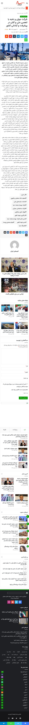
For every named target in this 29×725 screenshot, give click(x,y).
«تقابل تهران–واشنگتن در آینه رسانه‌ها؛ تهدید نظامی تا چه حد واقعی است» (10, 442)
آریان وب (10, 714)
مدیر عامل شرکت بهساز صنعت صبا (16, 219)
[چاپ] (26, 235)
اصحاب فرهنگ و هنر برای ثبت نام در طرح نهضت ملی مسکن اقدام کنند (10, 532)
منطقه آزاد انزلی (6, 660)
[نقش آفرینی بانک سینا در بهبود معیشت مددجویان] (21, 325)
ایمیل (26, 372)
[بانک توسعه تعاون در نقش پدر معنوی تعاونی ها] (7, 308)
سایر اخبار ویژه (20, 13)
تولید (26, 657)
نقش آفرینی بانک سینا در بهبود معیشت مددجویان (22, 331)
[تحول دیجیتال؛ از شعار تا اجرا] (22, 451)
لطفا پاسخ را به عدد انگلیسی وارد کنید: (19, 390)
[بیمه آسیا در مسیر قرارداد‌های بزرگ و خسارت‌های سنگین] (23, 621)
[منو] (2, 4)
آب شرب (23, 195)
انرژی (25, 695)
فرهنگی (25, 677)
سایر (26, 690)
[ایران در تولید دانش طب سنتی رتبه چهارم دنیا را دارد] (23, 526)
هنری (25, 682)
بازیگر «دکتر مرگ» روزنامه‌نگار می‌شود (11, 547)
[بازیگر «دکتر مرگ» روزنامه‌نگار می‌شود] (23, 549)
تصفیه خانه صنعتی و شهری (18, 198)
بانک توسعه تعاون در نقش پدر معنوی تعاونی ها (8, 313)
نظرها (4, 430)
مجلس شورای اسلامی (22, 660)
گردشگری (8, 662)
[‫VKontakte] (8, 232)
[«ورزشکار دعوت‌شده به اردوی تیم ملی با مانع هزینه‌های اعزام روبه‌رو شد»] (22, 465)
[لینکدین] (18, 36)
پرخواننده (15, 430)
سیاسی (25, 692)
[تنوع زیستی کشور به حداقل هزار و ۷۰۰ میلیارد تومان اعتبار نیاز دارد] (23, 519)
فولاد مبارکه (9, 657)
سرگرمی (25, 702)
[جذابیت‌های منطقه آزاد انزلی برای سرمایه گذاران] (7, 325)
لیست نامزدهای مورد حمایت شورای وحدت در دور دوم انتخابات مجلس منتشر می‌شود (22, 315)
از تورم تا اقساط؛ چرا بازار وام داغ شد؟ (9, 456)
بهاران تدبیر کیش (23, 654)
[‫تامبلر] (14, 36)
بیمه (8, 654)
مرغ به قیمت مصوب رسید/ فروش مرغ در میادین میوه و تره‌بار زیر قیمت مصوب (10, 540)
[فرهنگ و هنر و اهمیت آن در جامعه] (23, 614)
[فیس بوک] (26, 36)
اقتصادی (25, 674)
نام (27, 366)
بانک (14, 652)
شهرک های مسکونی (20, 212)
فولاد (14, 657)
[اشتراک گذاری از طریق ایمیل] (5, 232)
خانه (25, 13)
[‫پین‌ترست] (10, 36)
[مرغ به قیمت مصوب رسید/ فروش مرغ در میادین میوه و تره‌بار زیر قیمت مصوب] (23, 541)
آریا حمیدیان (24, 652)
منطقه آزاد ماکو (24, 662)
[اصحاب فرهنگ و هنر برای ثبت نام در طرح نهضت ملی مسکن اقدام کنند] (23, 533)
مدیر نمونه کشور (21, 222)
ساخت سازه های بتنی (20, 202)
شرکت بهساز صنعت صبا (19, 205)
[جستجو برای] (27, 4)
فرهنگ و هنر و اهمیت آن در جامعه (10, 612)
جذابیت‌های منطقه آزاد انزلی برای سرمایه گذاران (8, 331)
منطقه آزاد (14, 660)
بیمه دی (3, 654)
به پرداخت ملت (15, 654)
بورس (25, 708)
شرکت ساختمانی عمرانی (19, 209)
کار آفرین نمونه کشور (20, 215)
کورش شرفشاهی (15, 662)
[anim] (20, 3)
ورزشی (25, 697)
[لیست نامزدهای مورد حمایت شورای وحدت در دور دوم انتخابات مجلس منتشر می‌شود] (21, 308)
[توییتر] (22, 36)
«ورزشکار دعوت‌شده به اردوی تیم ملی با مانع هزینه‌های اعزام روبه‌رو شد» (9, 464)
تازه (25, 430)
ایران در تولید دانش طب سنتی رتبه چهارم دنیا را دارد (10, 525)
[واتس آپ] (26, 39)
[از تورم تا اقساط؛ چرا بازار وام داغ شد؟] (22, 458)
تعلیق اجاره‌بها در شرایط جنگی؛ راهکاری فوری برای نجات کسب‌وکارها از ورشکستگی (14, 435)
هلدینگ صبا (22, 226)
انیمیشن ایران (22, 29)
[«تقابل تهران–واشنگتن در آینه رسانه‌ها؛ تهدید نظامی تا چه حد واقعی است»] (22, 443)
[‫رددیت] (6, 36)
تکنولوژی (25, 705)
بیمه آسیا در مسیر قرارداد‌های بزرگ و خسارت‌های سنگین (9, 620)
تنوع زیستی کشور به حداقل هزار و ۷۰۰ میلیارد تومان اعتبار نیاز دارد (10, 517)
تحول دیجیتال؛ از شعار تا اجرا (10, 448)
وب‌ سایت (26, 378)
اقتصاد (18, 652)
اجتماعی (25, 679)
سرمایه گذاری (20, 657)
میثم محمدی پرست (8, 222)
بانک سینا (9, 652)
